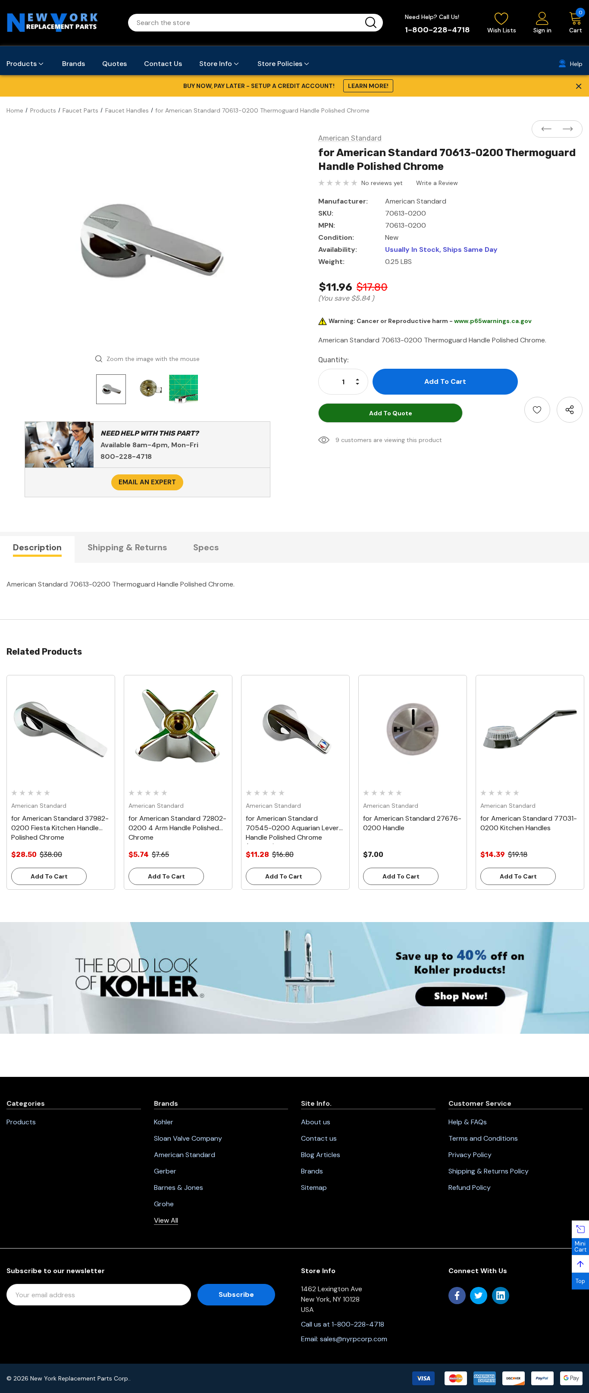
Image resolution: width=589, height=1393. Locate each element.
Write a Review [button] (437, 183)
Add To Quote (390, 413)
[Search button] (370, 22)
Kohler (163, 1121)
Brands (312, 1171)
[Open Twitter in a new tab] (478, 1295)
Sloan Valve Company (188, 1138)
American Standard (184, 1154)
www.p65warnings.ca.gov (493, 321)
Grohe (164, 1203)
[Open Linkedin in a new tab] (500, 1295)
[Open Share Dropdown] (570, 410)
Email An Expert (147, 482)
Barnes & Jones (178, 1187)
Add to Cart (49, 876)
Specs (206, 547)
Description (37, 547)
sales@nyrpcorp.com (353, 1338)
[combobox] (245, 22)
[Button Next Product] (565, 129)
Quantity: (333, 360)
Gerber (165, 1171)
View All (166, 1220)
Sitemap (314, 1187)
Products (21, 1121)
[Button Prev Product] (549, 129)
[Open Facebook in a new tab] (457, 1295)
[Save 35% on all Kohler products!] (294, 977)
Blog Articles (320, 1154)
